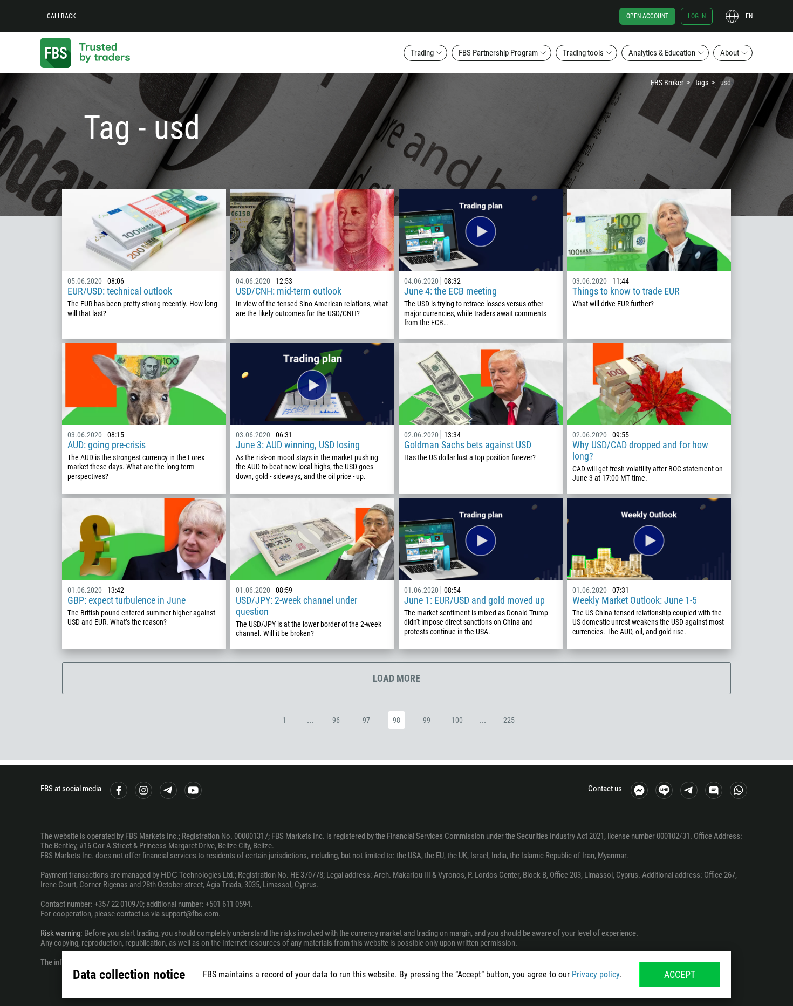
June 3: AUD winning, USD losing (298, 444)
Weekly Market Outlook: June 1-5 (634, 600)
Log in (697, 16)
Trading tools (583, 53)
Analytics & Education (661, 53)
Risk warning (60, 933)
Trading (422, 53)
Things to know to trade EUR (626, 291)
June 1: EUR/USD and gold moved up (474, 600)
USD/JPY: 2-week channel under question (296, 605)
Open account (647, 16)
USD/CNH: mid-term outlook (288, 291)
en (749, 16)
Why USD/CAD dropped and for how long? (640, 450)
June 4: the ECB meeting (450, 291)
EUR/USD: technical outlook (119, 291)
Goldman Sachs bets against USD (467, 444)
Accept (679, 974)
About (729, 53)
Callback (61, 16)
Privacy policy (595, 974)
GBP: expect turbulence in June (126, 600)
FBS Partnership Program (498, 53)
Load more (396, 678)
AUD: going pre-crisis (106, 444)
